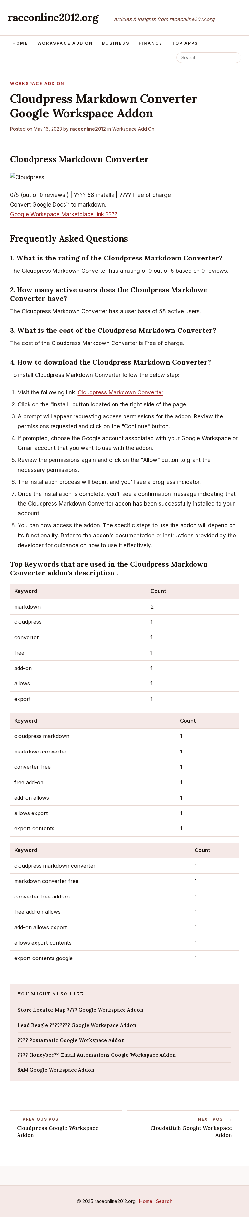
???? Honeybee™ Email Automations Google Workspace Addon (97, 1055)
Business (116, 43)
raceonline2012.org (53, 17)
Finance (151, 43)
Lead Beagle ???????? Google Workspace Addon (77, 1025)
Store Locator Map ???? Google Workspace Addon (80, 1010)
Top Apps (185, 43)
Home (20, 43)
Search (164, 1201)
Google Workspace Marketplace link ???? (63, 214)
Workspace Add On (65, 43)
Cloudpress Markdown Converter (120, 392)
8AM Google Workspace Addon (56, 1070)
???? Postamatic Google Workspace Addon (71, 1040)
